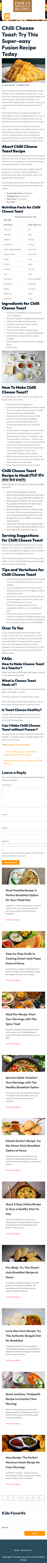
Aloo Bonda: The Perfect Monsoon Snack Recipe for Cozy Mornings (23, 1462)
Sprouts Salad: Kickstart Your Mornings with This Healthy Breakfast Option (22, 1082)
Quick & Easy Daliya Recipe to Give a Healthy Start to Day (23, 1209)
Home (17, 1550)
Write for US (26, 1550)
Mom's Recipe (9, 85)
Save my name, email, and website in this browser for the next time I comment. (23, 854)
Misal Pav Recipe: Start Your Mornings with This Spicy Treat (21, 1019)
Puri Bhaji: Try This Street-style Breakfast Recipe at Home (23, 1272)
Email (5, 828)
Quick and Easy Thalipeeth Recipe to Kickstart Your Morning (23, 1399)
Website (5, 841)
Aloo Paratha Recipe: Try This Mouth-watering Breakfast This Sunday (21, 753)
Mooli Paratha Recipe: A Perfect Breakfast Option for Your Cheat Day (22, 895)
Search (5, 1527)
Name (5, 814)
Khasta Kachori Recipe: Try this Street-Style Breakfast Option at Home (23, 1145)
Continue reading (14, 919)
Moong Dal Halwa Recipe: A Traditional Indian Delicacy (23, 762)
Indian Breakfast (23, 744)
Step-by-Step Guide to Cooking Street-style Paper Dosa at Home (23, 958)
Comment (7, 785)
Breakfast (11, 744)
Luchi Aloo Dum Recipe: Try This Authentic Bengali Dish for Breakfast (23, 1335)
